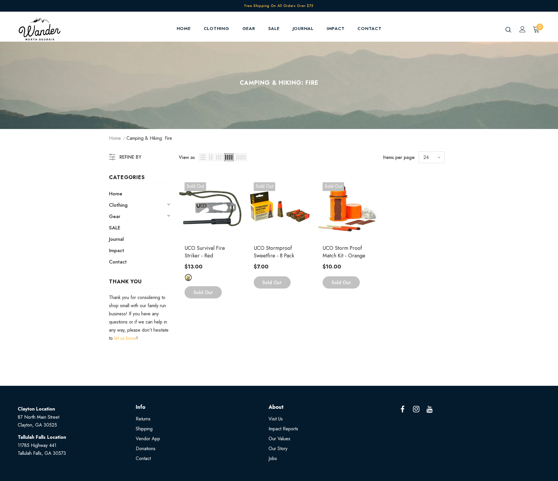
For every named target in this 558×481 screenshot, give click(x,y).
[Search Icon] (508, 29)
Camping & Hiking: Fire (149, 138)
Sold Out (203, 292)
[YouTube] (430, 409)
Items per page (398, 157)
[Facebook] (402, 409)
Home (115, 138)
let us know (125, 338)
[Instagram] (416, 409)
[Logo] (52, 29)
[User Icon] (522, 29)
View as (187, 157)
